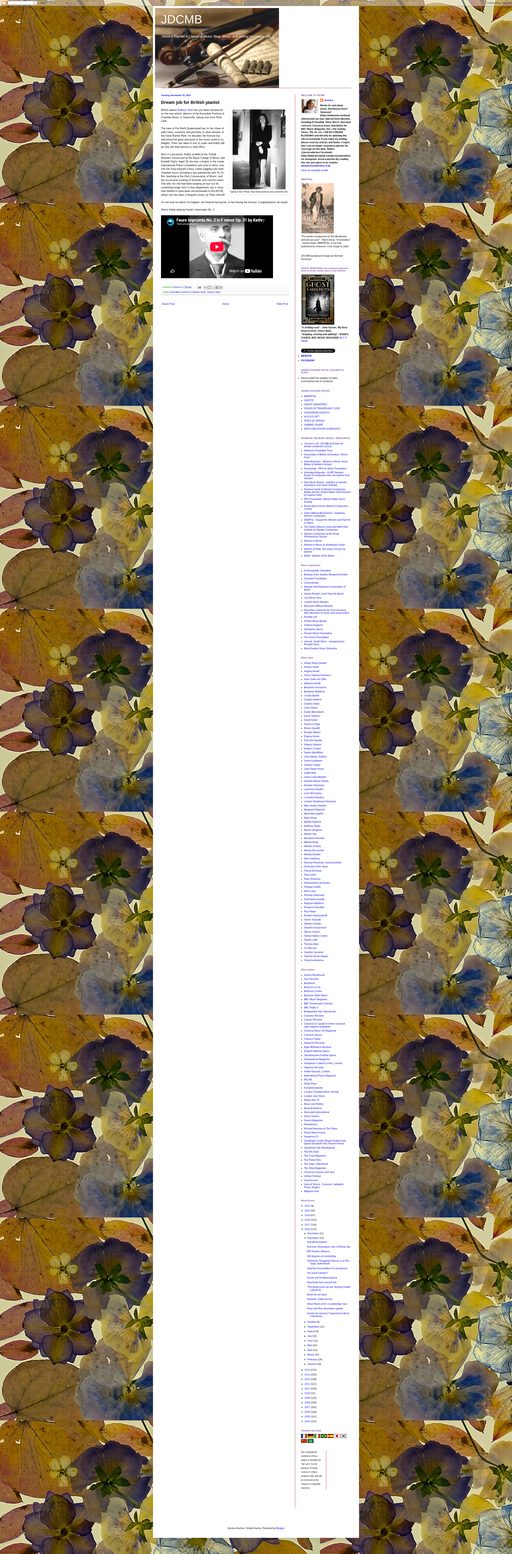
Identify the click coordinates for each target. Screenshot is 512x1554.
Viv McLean (310, 948)
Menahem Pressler (314, 838)
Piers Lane (310, 891)
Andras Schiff (311, 667)
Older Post (282, 304)
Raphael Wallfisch (314, 903)
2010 (308, 1393)
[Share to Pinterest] (221, 287)
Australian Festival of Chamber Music (188, 292)
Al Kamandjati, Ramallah (317, 570)
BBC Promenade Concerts (318, 1003)
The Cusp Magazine (315, 1155)
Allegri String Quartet (315, 663)
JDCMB (181, 19)
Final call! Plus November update (325, 1308)
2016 (308, 1229)
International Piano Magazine (320, 1075)
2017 (308, 1224)
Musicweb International (316, 1112)
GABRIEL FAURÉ (313, 424)
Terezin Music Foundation (318, 633)
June (310, 1340)
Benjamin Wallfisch (314, 691)
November (313, 1238)
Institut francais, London (317, 1071)
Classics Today (312, 1039)
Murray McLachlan (314, 850)
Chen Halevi (311, 707)
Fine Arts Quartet (313, 740)
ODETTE (309, 400)
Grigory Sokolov (312, 744)
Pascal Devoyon (313, 870)
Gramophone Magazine (317, 1059)
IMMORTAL (310, 396)
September (313, 1326)
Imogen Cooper (312, 748)
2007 (308, 1407)
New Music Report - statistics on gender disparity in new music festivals (325, 484)
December (313, 1233)
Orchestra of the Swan (316, 866)
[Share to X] (213, 287)
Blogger (280, 1528)
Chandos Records (314, 1015)
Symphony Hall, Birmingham (319, 1147)
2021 (308, 1205)
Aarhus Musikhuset (314, 975)
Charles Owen (312, 703)
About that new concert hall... (322, 1282)
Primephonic (311, 1124)
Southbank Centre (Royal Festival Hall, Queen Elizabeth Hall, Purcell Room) (325, 1142)
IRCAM (308, 1079)
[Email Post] (199, 287)
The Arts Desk (311, 1151)
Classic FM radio (313, 1019)
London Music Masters (316, 602)
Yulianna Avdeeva (314, 960)
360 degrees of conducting (321, 1256)
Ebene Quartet (312, 728)
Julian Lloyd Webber (315, 777)
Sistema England (313, 625)
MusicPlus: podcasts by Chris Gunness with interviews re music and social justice (326, 611)
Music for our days (317, 1294)
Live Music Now (312, 597)
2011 (308, 1388)
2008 (308, 1402)
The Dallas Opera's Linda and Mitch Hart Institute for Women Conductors (326, 528)
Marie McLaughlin (314, 813)
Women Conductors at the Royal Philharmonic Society (321, 535)
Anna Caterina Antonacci (317, 675)
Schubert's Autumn (317, 1242)
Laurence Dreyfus (313, 789)
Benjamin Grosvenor (315, 687)
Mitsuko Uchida (312, 846)
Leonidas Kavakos (314, 797)
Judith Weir (310, 773)
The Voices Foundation (316, 637)
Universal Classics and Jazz (319, 1172)
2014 (308, 1374)
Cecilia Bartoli (311, 695)
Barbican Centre (313, 991)
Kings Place (310, 1083)
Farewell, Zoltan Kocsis (319, 1299)
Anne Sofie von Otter (315, 679)
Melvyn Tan (310, 834)
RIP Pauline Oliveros (318, 1251)
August (311, 1331)
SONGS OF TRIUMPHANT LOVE (322, 408)
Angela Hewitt (311, 671)
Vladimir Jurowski (313, 952)
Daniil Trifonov (312, 716)
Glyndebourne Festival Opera (320, 1055)
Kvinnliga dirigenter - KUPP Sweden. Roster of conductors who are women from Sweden (327, 475)
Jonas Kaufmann (313, 760)
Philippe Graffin (312, 887)
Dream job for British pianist (322, 1277)
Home (225, 304)
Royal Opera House (315, 1132)
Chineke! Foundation (315, 578)
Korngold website (313, 1087)
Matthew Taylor (312, 826)
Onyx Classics (311, 1116)
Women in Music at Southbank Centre (324, 544)
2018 (308, 1219)
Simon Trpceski (312, 919)
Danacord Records (314, 1043)
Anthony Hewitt (312, 683)
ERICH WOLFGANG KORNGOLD (322, 428)
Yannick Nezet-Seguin (316, 956)
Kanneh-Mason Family (316, 781)
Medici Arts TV (311, 1100)
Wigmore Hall (311, 1191)
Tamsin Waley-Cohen (315, 935)
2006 (308, 1412)
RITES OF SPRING (314, 420)
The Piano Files (312, 1160)
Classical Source (313, 1035)
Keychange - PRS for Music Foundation (325, 468)
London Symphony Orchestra (320, 801)
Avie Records (311, 979)
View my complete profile (314, 170)
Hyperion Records (314, 1067)
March (311, 1354)
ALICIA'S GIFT (311, 416)
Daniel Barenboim (314, 712)
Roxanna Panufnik (314, 907)
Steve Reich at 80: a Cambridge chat (327, 1304)
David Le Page (312, 724)
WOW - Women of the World (319, 555)
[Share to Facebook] (217, 287)
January (312, 1364)
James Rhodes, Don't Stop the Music (324, 593)
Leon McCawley (313, 793)
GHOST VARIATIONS (315, 404)
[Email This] (206, 287)
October (312, 1322)
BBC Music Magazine (315, 999)
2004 (308, 1421)
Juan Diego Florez (314, 769)
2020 (308, 1210)
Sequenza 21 (311, 1136)
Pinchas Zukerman (314, 895)
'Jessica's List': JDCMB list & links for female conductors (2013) (323, 445)
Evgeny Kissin (311, 736)
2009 (308, 1398)
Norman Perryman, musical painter (323, 862)
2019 (308, 1215)
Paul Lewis (310, 874)
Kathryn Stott (185, 109)
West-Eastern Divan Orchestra (320, 648)
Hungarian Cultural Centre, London (323, 1063)
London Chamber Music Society (321, 1091)
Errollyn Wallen (312, 732)
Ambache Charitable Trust (318, 450)
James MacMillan (313, 752)
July (309, 1336)
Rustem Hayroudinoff (315, 915)
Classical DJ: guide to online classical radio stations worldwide (324, 1025)
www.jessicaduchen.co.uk (315, 165)
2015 (308, 1369)
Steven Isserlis (312, 931)
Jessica (328, 100)
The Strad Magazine (315, 1168)
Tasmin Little (311, 939)
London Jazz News (314, 1096)
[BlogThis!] (209, 287)
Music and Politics (314, 1104)
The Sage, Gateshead (316, 1164)
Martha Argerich (312, 821)
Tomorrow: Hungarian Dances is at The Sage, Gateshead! (328, 1262)
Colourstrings (311, 582)
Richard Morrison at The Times (320, 1128)
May (310, 1345)
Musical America (313, 1108)
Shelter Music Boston (315, 621)
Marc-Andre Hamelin (315, 805)
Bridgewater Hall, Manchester (320, 1011)
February (312, 1359)
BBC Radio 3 (311, 1007)
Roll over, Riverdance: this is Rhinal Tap (328, 1246)
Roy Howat (310, 911)
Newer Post (168, 304)
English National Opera (316, 1051)
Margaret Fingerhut (314, 809)
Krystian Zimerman (314, 785)
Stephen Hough (312, 923)
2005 (308, 1416)
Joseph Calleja (312, 765)
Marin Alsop (310, 817)
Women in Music (313, 540)
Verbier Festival (312, 1176)
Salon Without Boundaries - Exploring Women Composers (324, 514)
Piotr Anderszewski (314, 899)
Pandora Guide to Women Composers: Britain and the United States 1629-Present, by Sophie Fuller (327, 492)
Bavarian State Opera (315, 995)
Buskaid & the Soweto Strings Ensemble (326, 574)
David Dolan (311, 720)
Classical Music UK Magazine (320, 1030)
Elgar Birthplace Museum (317, 1047)
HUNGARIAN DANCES (316, 412)
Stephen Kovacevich (315, 927)
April (310, 1350)
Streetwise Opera (313, 629)
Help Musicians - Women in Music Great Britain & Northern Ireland (325, 463)
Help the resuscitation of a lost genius (327, 1268)
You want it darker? (317, 1273)
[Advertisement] (319, 1502)
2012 (308, 1384)
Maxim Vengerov (313, 830)
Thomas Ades (311, 944)
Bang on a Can (312, 987)
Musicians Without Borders (318, 606)
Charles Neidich (313, 699)
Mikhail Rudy (311, 842)
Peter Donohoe (312, 879)
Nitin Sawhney (312, 858)
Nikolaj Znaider (312, 854)
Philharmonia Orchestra (317, 883)
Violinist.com (311, 1180)
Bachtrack (309, 983)
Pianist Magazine (313, 1120)
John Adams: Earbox (315, 756)
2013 (308, 1379)
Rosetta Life (310, 617)
